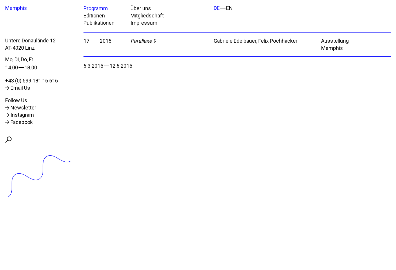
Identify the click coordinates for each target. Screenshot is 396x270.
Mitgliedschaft (147, 15)
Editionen (94, 15)
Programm (95, 8)
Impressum (143, 23)
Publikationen (99, 23)
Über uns (140, 8)
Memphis (16, 8)
